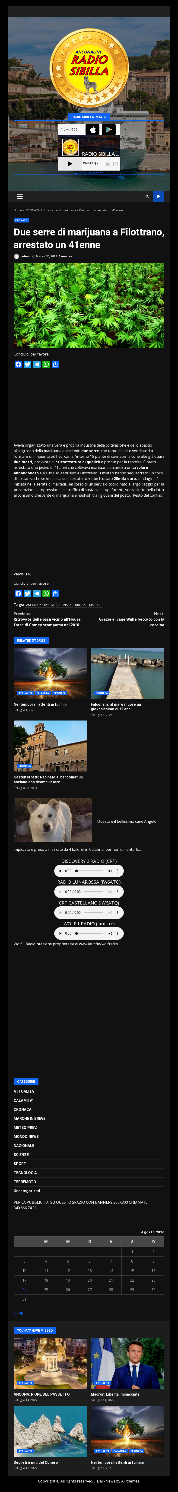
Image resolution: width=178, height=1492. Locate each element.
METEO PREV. (25, 1127)
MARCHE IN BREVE (29, 1118)
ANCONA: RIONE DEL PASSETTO (50, 1363)
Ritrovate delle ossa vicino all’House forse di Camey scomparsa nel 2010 (47, 619)
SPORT (20, 1164)
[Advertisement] (96, 405)
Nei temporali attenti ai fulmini (50, 673)
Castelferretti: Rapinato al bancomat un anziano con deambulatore (50, 746)
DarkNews (106, 1481)
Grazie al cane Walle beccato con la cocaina (131, 619)
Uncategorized (27, 1191)
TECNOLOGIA (25, 1173)
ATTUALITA (25, 693)
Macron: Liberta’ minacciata (128, 1363)
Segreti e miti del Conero (50, 1431)
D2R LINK (158, 196)
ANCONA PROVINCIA (40, 605)
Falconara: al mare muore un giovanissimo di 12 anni (128, 673)
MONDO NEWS (26, 1136)
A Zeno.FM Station (89, 173)
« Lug (18, 1312)
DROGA (80, 605)
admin (26, 256)
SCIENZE (21, 1154)
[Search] (147, 196)
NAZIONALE (24, 1145)
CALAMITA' (43, 693)
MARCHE (95, 605)
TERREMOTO (25, 1182)
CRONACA (21, 220)
